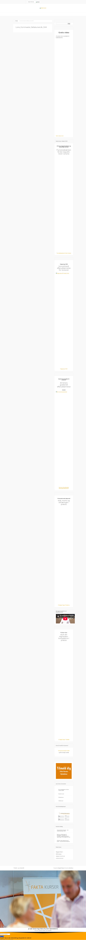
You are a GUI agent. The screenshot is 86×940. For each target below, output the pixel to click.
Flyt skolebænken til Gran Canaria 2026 (63, 790)
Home (16, 20)
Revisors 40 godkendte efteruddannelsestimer (64, 488)
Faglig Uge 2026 (63, 369)
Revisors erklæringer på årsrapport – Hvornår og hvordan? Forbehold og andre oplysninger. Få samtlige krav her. (63, 836)
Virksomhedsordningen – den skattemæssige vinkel (63, 831)
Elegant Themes (61, 868)
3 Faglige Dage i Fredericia (64, 605)
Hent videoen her (59, 136)
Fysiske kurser (61, 793)
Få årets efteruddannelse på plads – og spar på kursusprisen (63, 841)
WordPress (71, 868)
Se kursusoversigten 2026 (63, 750)
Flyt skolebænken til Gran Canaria (64, 253)
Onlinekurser (61, 797)
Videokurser (60, 800)
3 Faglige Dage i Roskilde (63, 739)
